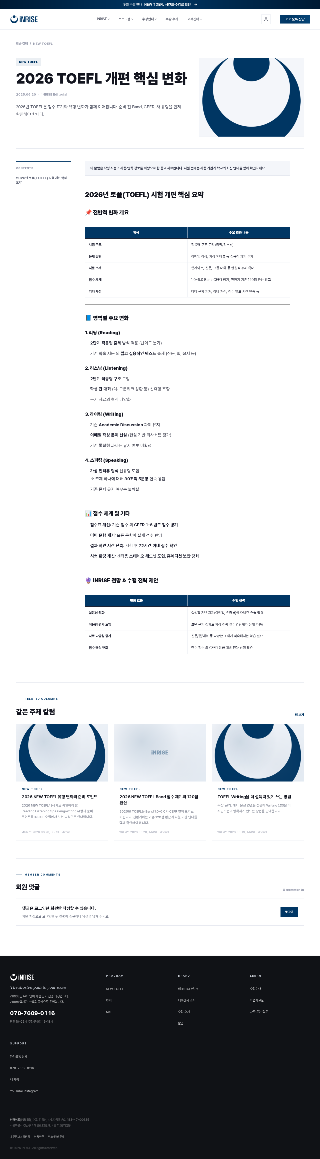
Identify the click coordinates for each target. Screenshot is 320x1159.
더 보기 (299, 715)
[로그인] (266, 19)
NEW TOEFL (43, 44)
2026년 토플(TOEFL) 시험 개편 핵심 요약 (41, 180)
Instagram (31, 1091)
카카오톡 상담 (295, 19)
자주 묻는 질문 (259, 1012)
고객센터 (193, 19)
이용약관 (39, 1136)
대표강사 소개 (186, 1000)
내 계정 (14, 1079)
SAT (109, 1012)
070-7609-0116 (22, 1068)
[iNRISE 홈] (24, 19)
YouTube (16, 1091)
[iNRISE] (52, 977)
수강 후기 (172, 19)
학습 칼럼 (22, 44)
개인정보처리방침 (20, 1136)
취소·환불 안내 (56, 1136)
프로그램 (124, 19)
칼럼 (181, 1023)
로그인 (289, 912)
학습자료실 (257, 1000)
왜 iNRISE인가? (188, 989)
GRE (109, 1000)
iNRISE (102, 19)
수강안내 (148, 19)
